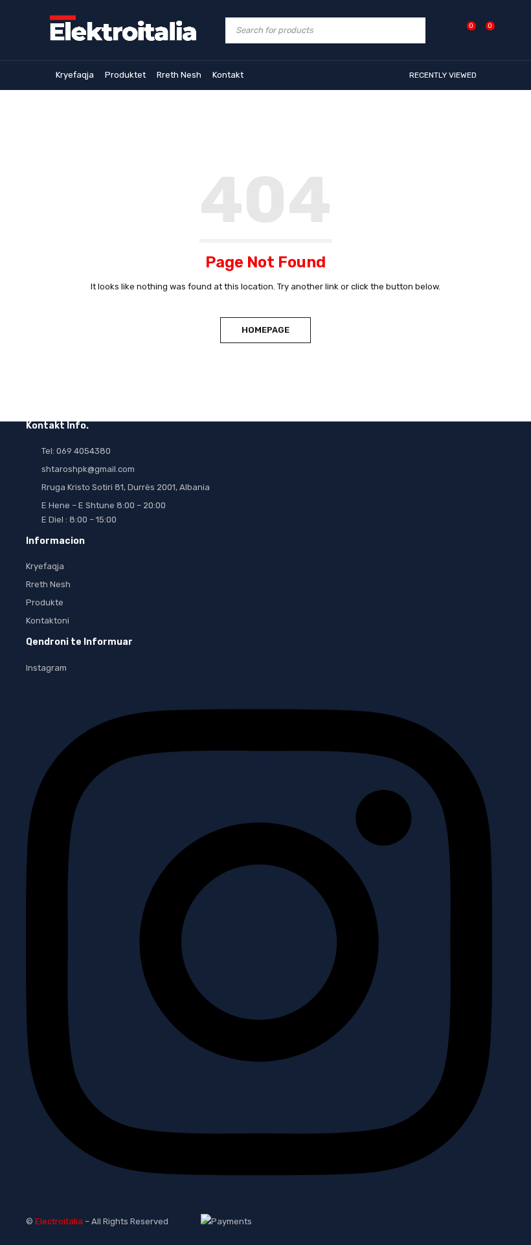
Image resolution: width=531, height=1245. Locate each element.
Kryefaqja (45, 566)
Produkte (44, 602)
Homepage (265, 330)
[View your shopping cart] (483, 30)
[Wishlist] (464, 30)
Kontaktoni (47, 620)
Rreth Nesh (48, 584)
